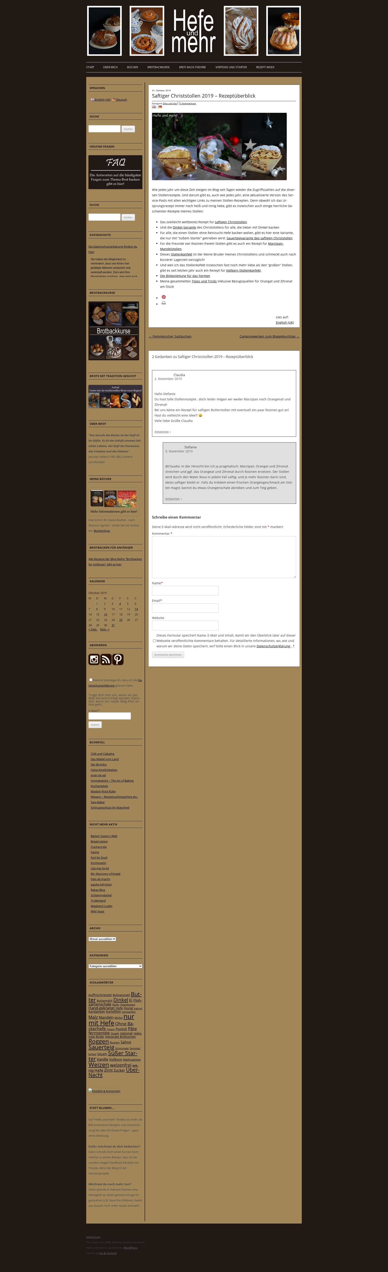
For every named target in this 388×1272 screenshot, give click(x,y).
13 (136, 609)
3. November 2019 (179, 451)
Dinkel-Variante (184, 227)
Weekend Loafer (101, 906)
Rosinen (115, 1042)
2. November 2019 (168, 379)
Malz (93, 1017)
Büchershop (102, 531)
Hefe (119, 1008)
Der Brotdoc (99, 764)
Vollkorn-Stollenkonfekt (243, 270)
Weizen (98, 1064)
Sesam (102, 1054)
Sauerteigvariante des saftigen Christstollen (260, 238)
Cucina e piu (99, 847)
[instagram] (94, 664)
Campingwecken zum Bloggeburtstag (270, 336)
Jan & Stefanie (108, 1253)
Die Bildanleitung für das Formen (185, 276)
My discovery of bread (105, 874)
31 (113, 625)
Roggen (98, 1041)
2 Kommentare (188, 103)
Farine (95, 852)
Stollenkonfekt (181, 254)
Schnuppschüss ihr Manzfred (110, 807)
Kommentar (162, 533)
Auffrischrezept (100, 995)
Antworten (161, 432)
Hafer (115, 1004)
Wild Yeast (97, 911)
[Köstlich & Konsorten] (104, 1091)
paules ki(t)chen (101, 884)
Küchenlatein (99, 786)
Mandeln (106, 1017)
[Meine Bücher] (113, 515)
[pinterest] (106, 664)
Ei (130, 1000)
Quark (115, 1033)
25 (120, 620)
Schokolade (122, 1048)
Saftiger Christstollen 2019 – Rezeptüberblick (204, 95)
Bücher (132, 67)
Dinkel (120, 999)
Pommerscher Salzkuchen (170, 336)
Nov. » (104, 629)
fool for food (99, 857)
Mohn (119, 1018)
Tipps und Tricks (204, 281)
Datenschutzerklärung (274, 646)
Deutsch (121, 100)
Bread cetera (99, 841)
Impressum (93, 1237)
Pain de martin (100, 879)
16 (105, 614)
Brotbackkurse (159, 67)
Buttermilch (104, 1001)
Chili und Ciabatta (102, 754)
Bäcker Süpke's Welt (104, 836)
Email (157, 600)
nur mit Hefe (111, 1019)
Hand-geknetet (101, 1007)
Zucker (119, 1070)
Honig (128, 1008)
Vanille (102, 1059)
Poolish (121, 1029)
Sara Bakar (98, 802)
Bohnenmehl (121, 995)
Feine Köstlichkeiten (104, 770)
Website (158, 618)
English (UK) (285, 322)
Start (90, 67)
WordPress (130, 1248)
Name (157, 583)
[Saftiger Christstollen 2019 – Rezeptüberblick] (160, 107)
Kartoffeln (113, 1011)
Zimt (108, 1070)
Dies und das (170, 103)
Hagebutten (127, 1004)
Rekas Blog (98, 890)
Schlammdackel (101, 895)
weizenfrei (120, 1065)
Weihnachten (132, 1060)
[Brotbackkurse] (113, 359)
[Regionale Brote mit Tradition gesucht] (115, 407)
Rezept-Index (265, 67)
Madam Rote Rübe (103, 791)
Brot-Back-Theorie (192, 67)
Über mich (110, 67)
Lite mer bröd (100, 868)
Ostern (111, 1029)
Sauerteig (101, 1047)
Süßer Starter (112, 1055)
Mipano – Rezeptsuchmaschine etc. (114, 797)
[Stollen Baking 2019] (154, 107)
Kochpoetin (98, 863)
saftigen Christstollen (231, 222)
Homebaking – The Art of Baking (112, 781)
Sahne (126, 1042)
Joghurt (138, 1008)
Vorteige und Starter (231, 67)
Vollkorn (115, 1059)
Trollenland (98, 901)
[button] (170, 298)
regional (126, 1033)
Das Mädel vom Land (105, 759)
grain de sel (98, 775)
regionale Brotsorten (120, 1036)
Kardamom (96, 1011)
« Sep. (92, 629)
